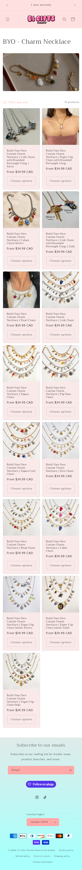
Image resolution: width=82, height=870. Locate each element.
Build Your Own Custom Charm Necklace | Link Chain (60, 317)
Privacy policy (66, 850)
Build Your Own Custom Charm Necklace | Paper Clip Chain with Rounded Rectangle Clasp (59, 157)
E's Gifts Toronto (26, 850)
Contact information (43, 862)
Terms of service (42, 856)
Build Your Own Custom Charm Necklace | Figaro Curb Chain (21, 469)
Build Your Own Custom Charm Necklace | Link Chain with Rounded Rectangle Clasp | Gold (60, 240)
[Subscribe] (70, 770)
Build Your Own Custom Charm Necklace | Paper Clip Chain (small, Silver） (20, 623)
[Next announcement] (75, 5)
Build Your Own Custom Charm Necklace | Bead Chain (21, 544)
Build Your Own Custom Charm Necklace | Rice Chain (60, 468)
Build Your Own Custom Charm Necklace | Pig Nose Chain (58, 392)
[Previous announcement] (7, 5)
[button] (7, 19)
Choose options (21, 181)
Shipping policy (62, 856)
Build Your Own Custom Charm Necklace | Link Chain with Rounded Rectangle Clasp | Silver (21, 158)
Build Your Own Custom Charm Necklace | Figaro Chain (18, 392)
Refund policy (23, 856)
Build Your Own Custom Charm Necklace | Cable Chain (56, 546)
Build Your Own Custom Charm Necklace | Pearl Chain (21, 317)
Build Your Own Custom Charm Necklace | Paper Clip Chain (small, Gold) (59, 623)
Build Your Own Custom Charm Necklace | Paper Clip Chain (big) (20, 700)
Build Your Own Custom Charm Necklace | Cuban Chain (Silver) (18, 238)
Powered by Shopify (45, 850)
